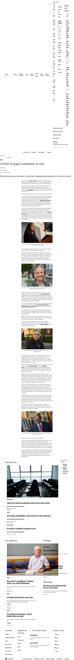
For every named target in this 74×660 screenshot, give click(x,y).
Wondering (60, 23)
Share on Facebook (65, 465)
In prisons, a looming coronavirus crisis (21, 528)
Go (67, 147)
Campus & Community (47, 582)
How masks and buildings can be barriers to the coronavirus (29, 516)
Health (1, 159)
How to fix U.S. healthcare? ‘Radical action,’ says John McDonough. (53, 568)
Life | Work (34, 643)
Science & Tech (46, 546)
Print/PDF (65, 473)
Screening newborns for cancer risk (20, 597)
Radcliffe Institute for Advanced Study (29, 306)
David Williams (30, 190)
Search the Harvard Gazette (60, 144)
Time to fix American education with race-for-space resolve (28, 503)
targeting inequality (33, 366)
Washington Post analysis (45, 200)
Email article (65, 471)
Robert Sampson (44, 324)
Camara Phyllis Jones (45, 294)
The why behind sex (50, 550)
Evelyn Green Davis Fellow (42, 304)
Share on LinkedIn (65, 468)
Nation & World (10, 499)
